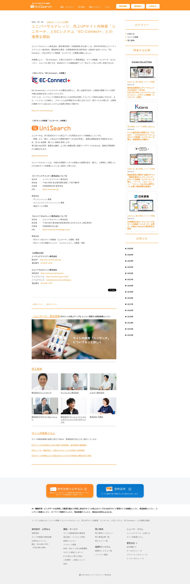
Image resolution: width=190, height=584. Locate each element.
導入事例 (81, 7)
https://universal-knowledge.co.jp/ (56, 229)
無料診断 (123, 6)
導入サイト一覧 (101, 541)
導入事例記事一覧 (102, 537)
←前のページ (37, 304)
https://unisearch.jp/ (40, 156)
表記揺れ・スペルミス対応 (74, 537)
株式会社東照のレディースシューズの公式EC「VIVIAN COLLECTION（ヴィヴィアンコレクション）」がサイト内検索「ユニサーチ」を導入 (141, 92)
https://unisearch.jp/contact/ (57, 277)
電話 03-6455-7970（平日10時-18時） (39, 546)
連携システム (94, 7)
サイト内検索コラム (43, 433)
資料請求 (138, 6)
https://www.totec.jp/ (50, 189)
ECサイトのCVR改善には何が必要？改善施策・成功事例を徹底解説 (59, 445)
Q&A (65, 564)
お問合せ (153, 6)
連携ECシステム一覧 (103, 551)
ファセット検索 (69, 545)
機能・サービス (66, 7)
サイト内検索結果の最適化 (74, 533)
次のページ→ (51, 304)
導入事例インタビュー (104, 533)
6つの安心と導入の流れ (72, 556)
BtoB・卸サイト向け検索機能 (75, 548)
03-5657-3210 (46, 263)
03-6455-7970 (46, 283)
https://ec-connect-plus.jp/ (42, 111)
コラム (107, 7)
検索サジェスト (69, 541)
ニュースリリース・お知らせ (138, 533)
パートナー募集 (101, 555)
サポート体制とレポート (73, 552)
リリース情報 (62, 22)
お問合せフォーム (39, 541)
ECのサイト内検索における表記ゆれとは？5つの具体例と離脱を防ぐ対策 (61, 456)
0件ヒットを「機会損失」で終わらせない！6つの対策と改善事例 (58, 450)
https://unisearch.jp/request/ (52, 273)
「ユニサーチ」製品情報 (46, 316)
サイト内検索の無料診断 (42, 537)
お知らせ (50, 22)
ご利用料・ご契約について (74, 560)
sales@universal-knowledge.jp (58, 280)
